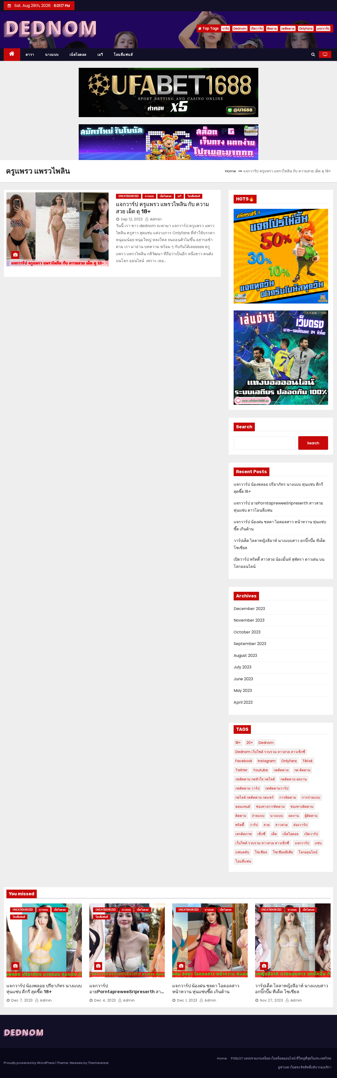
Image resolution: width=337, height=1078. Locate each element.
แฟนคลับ (242, 852)
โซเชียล (261, 852)
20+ (249, 742)
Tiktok (307, 760)
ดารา (30, 54)
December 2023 (249, 608)
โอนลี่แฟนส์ (123, 54)
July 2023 (242, 667)
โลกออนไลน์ (308, 852)
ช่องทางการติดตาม (270, 806)
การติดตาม (287, 797)
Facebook (243, 760)
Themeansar (98, 1062)
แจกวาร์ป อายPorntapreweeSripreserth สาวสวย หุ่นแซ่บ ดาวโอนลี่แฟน (126, 991)
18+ (238, 742)
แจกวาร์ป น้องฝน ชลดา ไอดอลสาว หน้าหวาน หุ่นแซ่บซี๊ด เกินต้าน (205, 988)
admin (155, 219)
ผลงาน (294, 815)
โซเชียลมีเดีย (283, 852)
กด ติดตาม (302, 770)
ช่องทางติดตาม (301, 806)
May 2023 (243, 690)
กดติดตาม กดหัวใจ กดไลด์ (255, 779)
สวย (266, 824)
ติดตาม (272, 28)
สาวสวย (281, 824)
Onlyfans (306, 28)
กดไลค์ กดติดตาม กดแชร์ (254, 797)
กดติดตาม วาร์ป (247, 788)
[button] (313, 54)
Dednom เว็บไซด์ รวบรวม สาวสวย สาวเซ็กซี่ (270, 751)
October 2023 (247, 632)
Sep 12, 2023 (132, 219)
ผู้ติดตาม (311, 815)
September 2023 (250, 644)
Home (230, 171)
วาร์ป (225, 28)
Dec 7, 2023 (22, 1000)
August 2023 (245, 655)
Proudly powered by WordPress (30, 1062)
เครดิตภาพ (243, 833)
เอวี (100, 54)
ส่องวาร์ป (300, 824)
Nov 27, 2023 (271, 1000)
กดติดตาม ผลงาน (294, 779)
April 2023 (243, 702)
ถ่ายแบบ (258, 815)
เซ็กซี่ (261, 833)
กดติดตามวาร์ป (276, 788)
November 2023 (249, 620)
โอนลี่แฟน (243, 861)
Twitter (241, 770)
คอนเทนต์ (242, 806)
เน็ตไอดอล (78, 54)
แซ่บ (318, 843)
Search (244, 427)
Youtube (260, 770)
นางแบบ (52, 54)
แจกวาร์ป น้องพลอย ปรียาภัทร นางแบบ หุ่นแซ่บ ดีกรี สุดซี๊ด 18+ (44, 988)
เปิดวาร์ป (257, 28)
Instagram (267, 760)
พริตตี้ (239, 824)
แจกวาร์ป (323, 28)
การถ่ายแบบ (311, 797)
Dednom (239, 28)
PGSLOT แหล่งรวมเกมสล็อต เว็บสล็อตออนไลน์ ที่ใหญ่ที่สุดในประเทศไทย (281, 1058)
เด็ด (274, 833)
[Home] (12, 54)
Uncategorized (128, 196)
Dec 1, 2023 (187, 1000)
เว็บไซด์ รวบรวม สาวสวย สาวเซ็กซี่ (262, 843)
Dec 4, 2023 (105, 1000)
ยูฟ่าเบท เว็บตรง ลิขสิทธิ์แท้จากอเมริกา (304, 1067)
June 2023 (243, 679)
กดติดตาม (288, 28)
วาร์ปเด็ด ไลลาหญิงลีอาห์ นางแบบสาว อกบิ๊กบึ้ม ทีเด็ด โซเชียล (291, 988)
